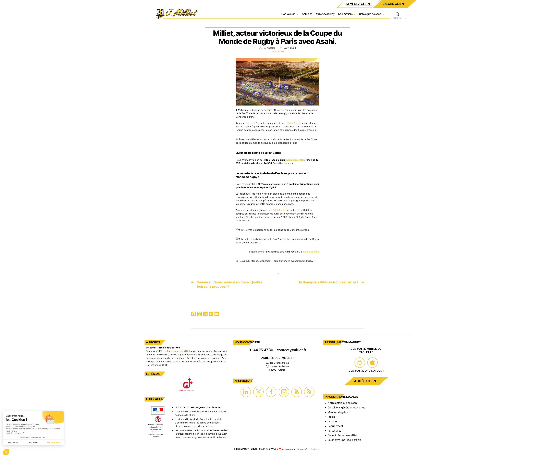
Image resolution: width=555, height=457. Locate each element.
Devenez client (359, 3)
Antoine (271, 47)
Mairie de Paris (311, 251)
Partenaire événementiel (292, 260)
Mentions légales (338, 412)
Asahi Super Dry (295, 159)
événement (265, 260)
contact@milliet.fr (291, 350)
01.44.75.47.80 (261, 350)
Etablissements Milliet (178, 351)
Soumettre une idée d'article (344, 439)
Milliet (239, 448)
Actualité (307, 13)
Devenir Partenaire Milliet (342, 435)
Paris (275, 260)
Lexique (332, 421)
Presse (331, 416)
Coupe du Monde (249, 260)
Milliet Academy (325, 13)
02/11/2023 (290, 47)
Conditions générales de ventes (346, 407)
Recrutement (335, 426)
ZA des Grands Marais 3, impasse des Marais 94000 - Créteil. (277, 366)
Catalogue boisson (370, 13)
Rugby (309, 260)
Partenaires (334, 430)
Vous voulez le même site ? (294, 449)
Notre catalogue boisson (342, 402)
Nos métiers (345, 13)
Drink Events (294, 123)
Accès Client (394, 3)
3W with (274, 448)
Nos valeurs (288, 13)
